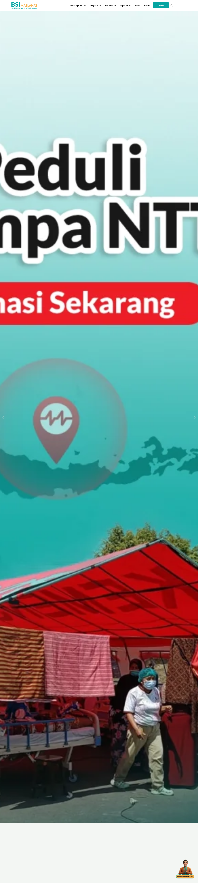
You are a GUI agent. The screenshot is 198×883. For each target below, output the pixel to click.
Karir (137, 5)
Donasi (161, 5)
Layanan (109, 5)
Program (94, 5)
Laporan (124, 5)
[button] (84, 5)
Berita (147, 5)
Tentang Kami (76, 5)
